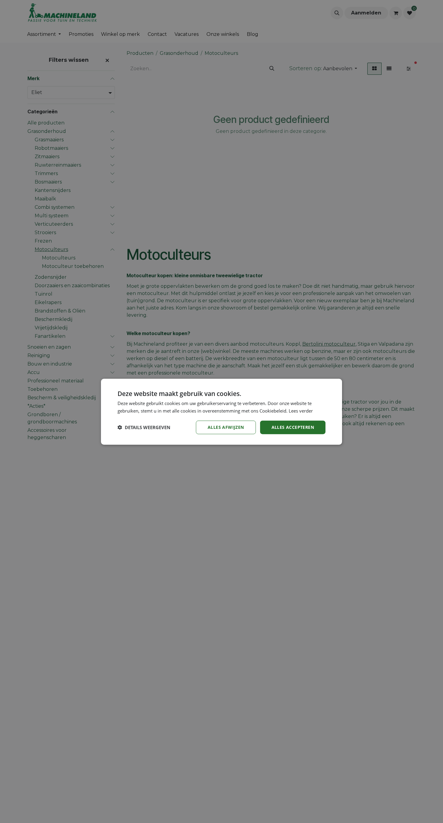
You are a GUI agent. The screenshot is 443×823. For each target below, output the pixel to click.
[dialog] (221, 411)
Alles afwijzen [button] (226, 427)
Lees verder (301, 410)
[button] (144, 427)
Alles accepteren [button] (293, 427)
